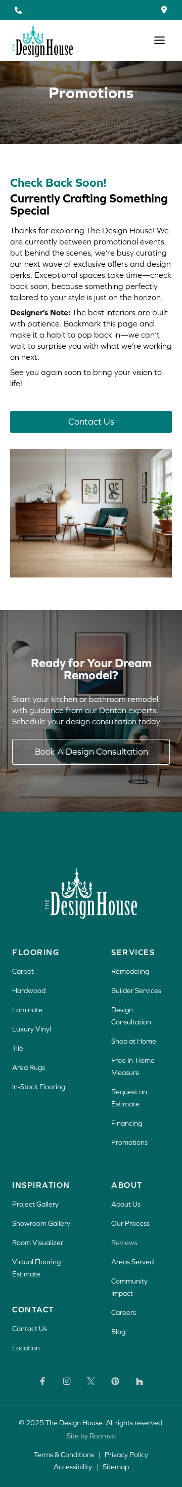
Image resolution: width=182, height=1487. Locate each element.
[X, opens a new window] (91, 1381)
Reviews (124, 1242)
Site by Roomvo (91, 1436)
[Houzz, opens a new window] (139, 1381)
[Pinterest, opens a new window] (115, 1381)
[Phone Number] (18, 10)
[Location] (164, 10)
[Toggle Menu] (159, 40)
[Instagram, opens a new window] (67, 1381)
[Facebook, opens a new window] (42, 1381)
